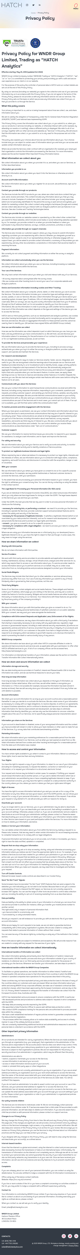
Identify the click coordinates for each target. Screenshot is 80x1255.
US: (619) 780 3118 (9, 1241)
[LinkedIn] (40, 5)
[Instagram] (27, 5)
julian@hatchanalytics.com (17, 1207)
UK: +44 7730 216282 (10, 1243)
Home (33, 13)
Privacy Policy (73, 1245)
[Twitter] (33, 5)
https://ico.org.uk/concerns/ (20, 1179)
